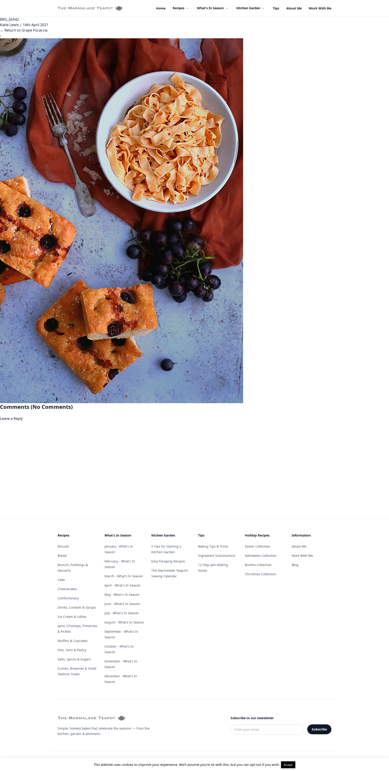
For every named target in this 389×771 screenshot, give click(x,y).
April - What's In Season (122, 585)
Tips (276, 8)
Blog (295, 565)
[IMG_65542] (194, 220)
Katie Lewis (9, 24)
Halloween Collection (260, 555)
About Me (294, 8)
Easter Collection (257, 546)
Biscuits (63, 546)
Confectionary (68, 598)
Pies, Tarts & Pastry (72, 650)
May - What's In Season (122, 594)
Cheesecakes (67, 589)
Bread (62, 555)
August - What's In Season (124, 622)
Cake (61, 580)
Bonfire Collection (258, 565)
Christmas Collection (260, 574)
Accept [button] (288, 765)
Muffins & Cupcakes (73, 641)
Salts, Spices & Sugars (74, 659)
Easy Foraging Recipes (168, 561)
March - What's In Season (123, 576)
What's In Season (210, 8)
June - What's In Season (122, 604)
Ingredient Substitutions (216, 555)
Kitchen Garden (248, 8)
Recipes (178, 8)
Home (160, 8)
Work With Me (320, 8)
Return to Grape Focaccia (23, 30)
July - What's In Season (121, 613)
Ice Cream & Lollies (72, 616)
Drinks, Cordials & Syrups (77, 607)
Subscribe (319, 729)
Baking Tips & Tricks (213, 546)
